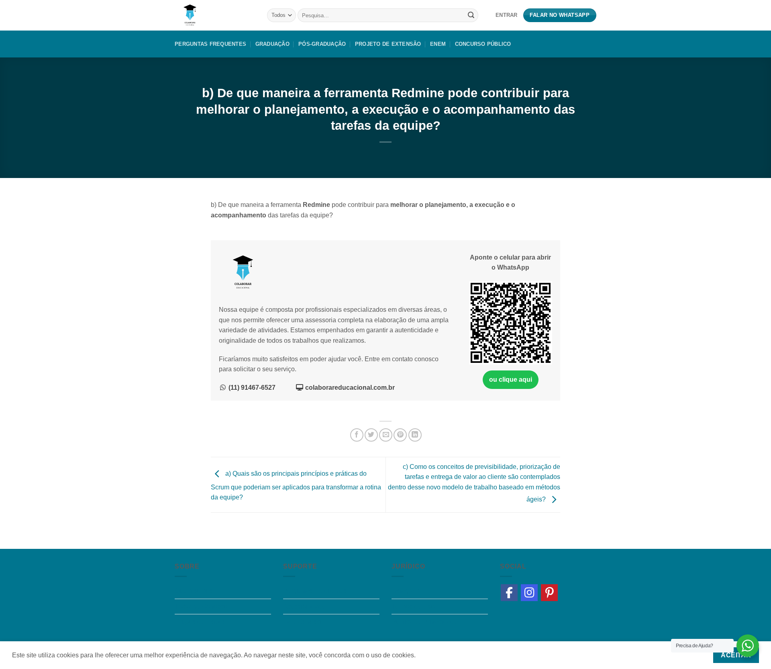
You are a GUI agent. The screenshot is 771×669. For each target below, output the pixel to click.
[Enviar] (471, 15)
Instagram (406, 590)
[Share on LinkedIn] (415, 435)
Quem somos (193, 590)
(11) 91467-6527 (251, 387)
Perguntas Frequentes (210, 44)
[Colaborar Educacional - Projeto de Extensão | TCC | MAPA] (215, 15)
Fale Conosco (303, 621)
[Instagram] (529, 592)
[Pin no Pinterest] (400, 435)
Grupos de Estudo (200, 621)
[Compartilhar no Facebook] (356, 435)
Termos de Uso (413, 606)
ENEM (438, 44)
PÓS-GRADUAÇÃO (322, 44)
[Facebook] (509, 592)
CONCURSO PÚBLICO (483, 44)
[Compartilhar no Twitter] (371, 435)
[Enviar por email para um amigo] (385, 435)
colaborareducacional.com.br (349, 387)
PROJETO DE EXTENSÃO (388, 44)
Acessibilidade (304, 606)
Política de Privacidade (424, 621)
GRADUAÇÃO (272, 44)
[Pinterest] (549, 592)
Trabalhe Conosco (201, 606)
